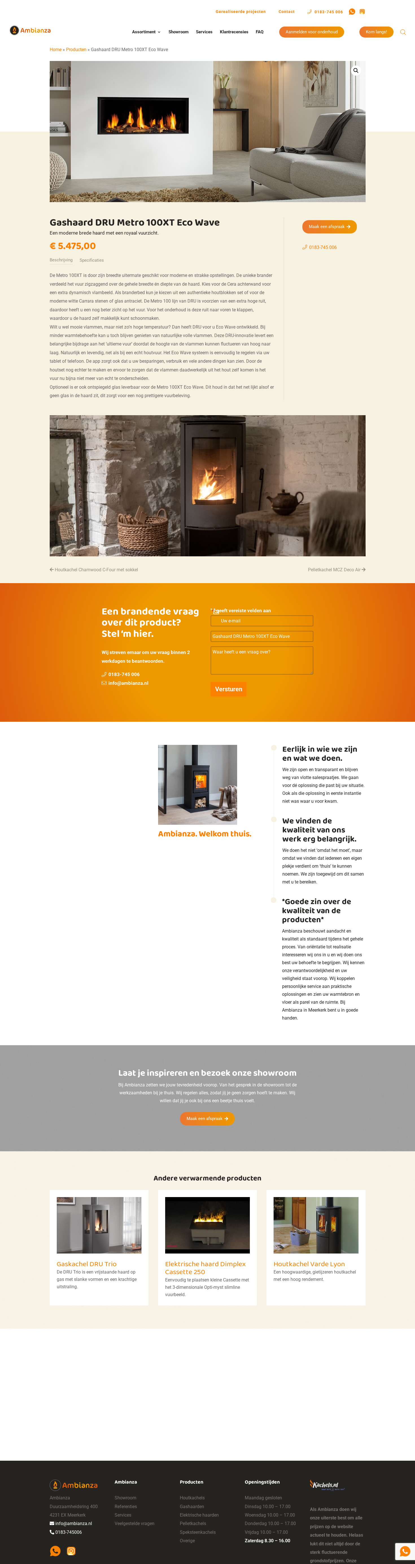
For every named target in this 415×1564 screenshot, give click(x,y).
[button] (356, 70)
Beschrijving (61, 260)
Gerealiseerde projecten (241, 11)
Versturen (228, 689)
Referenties (126, 1506)
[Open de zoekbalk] (403, 32)
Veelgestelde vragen (134, 1523)
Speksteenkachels (198, 1532)
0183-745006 (68, 1532)
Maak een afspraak (327, 226)
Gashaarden (192, 1506)
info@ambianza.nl (128, 683)
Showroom (179, 32)
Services (204, 32)
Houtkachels (192, 1497)
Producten (76, 49)
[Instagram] (362, 11)
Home (56, 49)
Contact (287, 11)
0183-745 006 (328, 12)
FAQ (259, 32)
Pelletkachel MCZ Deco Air (335, 569)
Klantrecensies (234, 32)
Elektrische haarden (199, 1515)
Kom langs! (376, 32)
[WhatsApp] (352, 11)
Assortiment (144, 32)
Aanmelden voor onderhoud (312, 32)
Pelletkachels (193, 1523)
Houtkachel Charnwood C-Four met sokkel (96, 569)
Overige (187, 1540)
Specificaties (92, 260)
